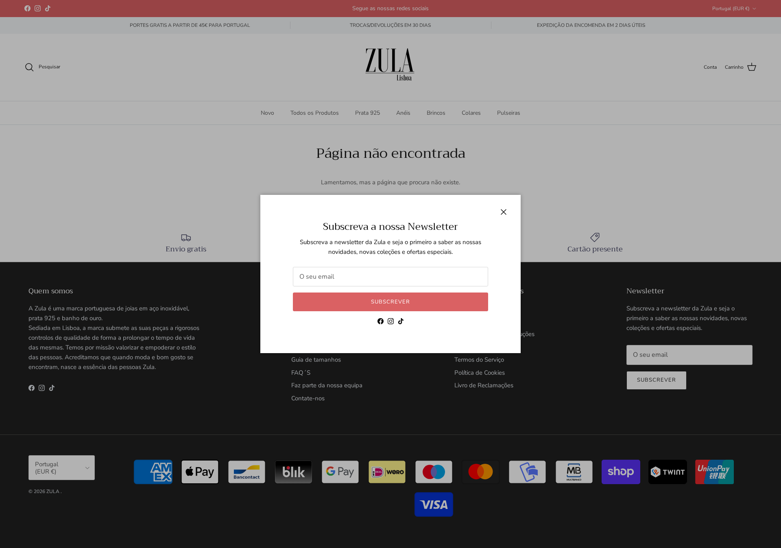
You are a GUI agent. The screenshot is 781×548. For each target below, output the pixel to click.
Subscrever (390, 302)
